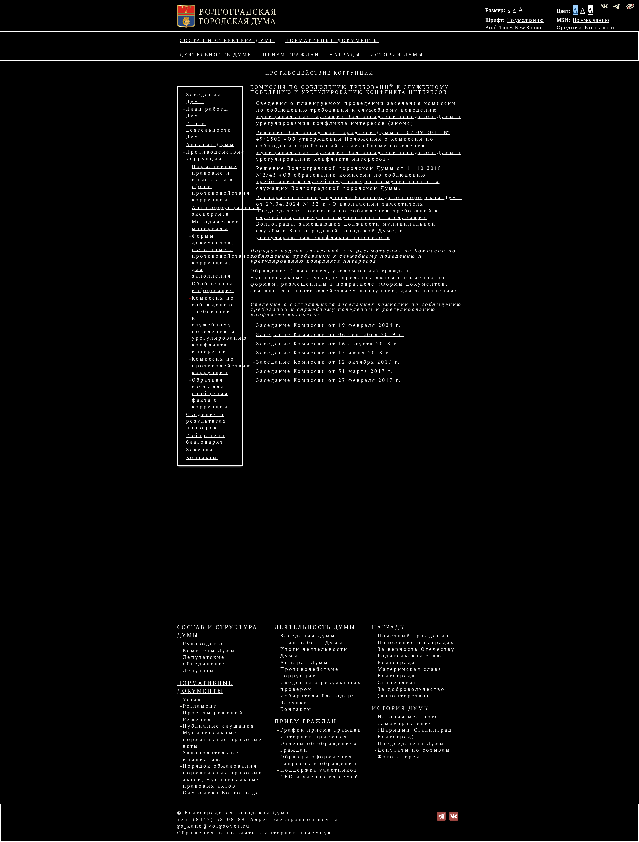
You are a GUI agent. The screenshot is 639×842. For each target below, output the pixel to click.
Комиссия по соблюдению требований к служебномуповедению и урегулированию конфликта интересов (219, 324)
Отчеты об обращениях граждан (319, 746)
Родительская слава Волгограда (411, 659)
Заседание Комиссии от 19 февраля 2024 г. (328, 325)
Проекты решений (213, 713)
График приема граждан (321, 730)
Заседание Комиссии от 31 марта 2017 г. (325, 371)
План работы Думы (311, 643)
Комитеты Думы (209, 651)
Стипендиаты (400, 683)
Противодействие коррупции (309, 672)
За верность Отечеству (416, 649)
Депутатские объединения (205, 660)
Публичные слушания (219, 726)
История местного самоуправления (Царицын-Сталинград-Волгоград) (417, 727)
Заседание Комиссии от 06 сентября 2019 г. (330, 335)
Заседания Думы (307, 636)
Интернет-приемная (314, 737)
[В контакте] (453, 816)
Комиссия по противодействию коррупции (222, 365)
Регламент (200, 706)
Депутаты (199, 671)
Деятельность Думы (216, 55)
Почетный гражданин (414, 636)
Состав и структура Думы (227, 41)
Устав (192, 699)
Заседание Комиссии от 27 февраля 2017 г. (328, 380)
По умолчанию (525, 20)
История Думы (396, 55)
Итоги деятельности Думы (209, 130)
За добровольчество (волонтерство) (411, 692)
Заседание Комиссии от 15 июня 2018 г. (323, 353)
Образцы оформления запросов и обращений (318, 760)
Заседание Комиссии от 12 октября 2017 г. (328, 362)
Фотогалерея (399, 757)
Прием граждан (291, 55)
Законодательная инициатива (212, 756)
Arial (491, 27)
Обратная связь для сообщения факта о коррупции (210, 393)
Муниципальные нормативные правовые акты (222, 739)
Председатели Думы (411, 743)
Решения (197, 719)
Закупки (200, 450)
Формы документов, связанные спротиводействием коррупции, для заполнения (223, 256)
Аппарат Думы (210, 145)
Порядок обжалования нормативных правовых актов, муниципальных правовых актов (222, 776)
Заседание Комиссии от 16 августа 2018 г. (327, 344)
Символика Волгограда (221, 793)
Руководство (204, 644)
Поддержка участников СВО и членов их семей (319, 773)
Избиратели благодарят (319, 696)
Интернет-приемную (298, 833)
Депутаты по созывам (414, 750)
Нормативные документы (332, 41)
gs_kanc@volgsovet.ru (213, 826)
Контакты (202, 457)
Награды (344, 55)
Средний (569, 27)
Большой (600, 27)
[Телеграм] (441, 816)
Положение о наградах (416, 643)
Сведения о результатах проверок (206, 421)
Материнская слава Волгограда (410, 672)
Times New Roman (521, 27)
